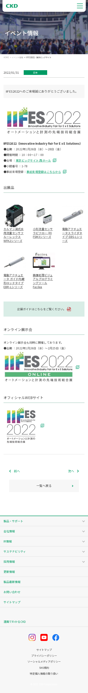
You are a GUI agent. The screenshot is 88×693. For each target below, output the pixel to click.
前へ (17, 471)
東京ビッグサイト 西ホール (33, 160)
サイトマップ (12, 602)
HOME (6, 57)
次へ (71, 471)
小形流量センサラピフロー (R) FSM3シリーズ (43, 233)
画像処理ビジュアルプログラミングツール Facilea (43, 281)
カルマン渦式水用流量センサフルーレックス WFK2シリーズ (14, 235)
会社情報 (9, 531)
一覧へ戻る (44, 485)
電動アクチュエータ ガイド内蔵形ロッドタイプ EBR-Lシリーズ (14, 281)
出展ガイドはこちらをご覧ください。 (41, 309)
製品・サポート (13, 521)
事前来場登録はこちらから (44, 172)
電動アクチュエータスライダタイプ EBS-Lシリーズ (72, 235)
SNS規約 (44, 667)
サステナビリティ (15, 551)
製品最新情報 (12, 582)
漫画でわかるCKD (15, 622)
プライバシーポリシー (44, 655)
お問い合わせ (12, 592)
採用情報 (9, 561)
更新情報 (9, 572)
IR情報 (8, 541)
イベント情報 (17, 57)
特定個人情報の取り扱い (44, 673)
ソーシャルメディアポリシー (44, 661)
